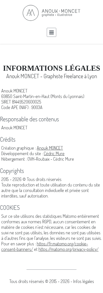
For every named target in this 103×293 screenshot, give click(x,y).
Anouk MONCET (50, 148)
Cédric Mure (54, 153)
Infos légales (83, 281)
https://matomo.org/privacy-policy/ (68, 249)
